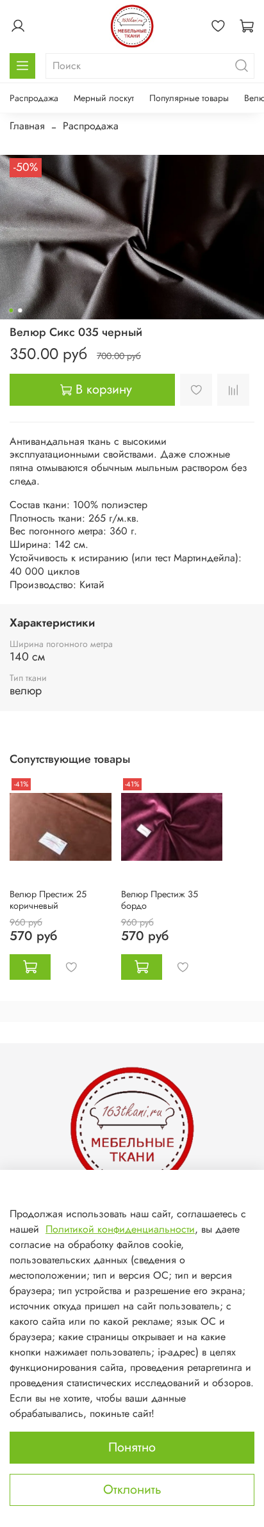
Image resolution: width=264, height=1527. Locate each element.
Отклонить (132, 1489)
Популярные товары (189, 98)
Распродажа (34, 98)
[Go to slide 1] (11, 310)
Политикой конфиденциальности (120, 1229)
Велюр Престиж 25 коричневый (48, 900)
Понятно (132, 1447)
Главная (27, 125)
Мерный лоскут (104, 98)
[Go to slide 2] (20, 310)
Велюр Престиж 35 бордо (159, 900)
